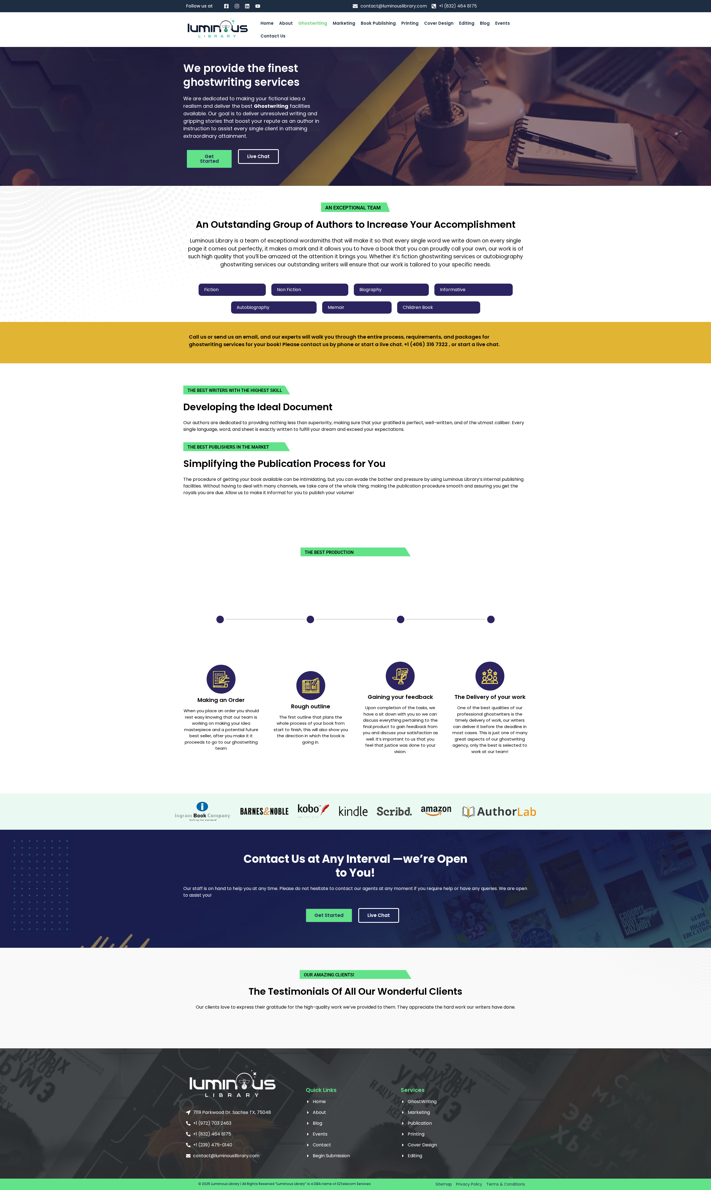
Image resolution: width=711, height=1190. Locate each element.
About (286, 23)
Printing (410, 23)
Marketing (344, 23)
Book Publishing (378, 23)
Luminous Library (225, 1183)
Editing (466, 23)
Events (502, 23)
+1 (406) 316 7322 (426, 344)
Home (267, 23)
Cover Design (439, 23)
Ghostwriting (312, 23)
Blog (485, 23)
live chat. (488, 344)
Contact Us (273, 36)
